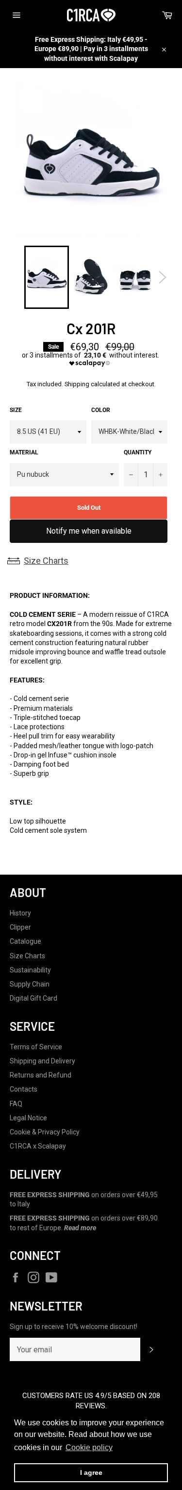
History (20, 913)
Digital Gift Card (33, 998)
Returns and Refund (40, 1075)
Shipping (77, 384)
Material (24, 452)
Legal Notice (28, 1118)
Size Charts (46, 561)
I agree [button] (91, 1472)
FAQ (16, 1104)
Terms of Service (36, 1047)
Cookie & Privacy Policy (45, 1132)
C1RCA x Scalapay (38, 1146)
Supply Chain (30, 984)
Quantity (137, 452)
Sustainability (30, 970)
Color (100, 410)
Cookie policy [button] (89, 1447)
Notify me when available (89, 531)
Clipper (20, 927)
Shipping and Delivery (42, 1061)
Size (16, 410)
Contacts (23, 1089)
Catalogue (25, 941)
